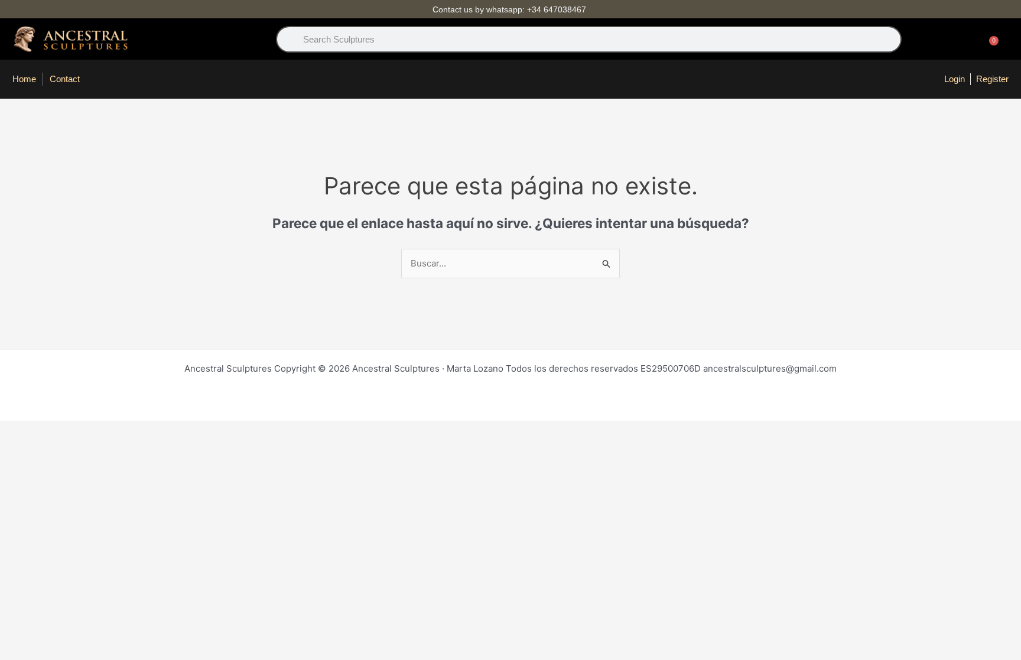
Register (992, 79)
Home (24, 79)
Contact (65, 79)
